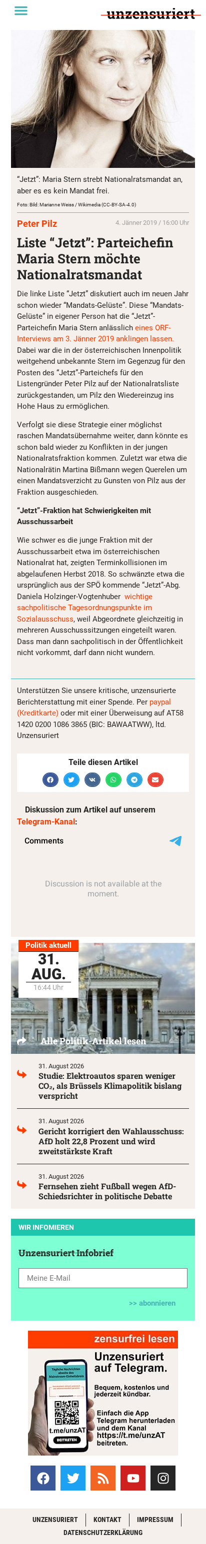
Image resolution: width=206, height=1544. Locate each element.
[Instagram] (163, 1478)
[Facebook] (43, 1478)
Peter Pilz (37, 223)
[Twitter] (73, 1478)
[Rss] (103, 1478)
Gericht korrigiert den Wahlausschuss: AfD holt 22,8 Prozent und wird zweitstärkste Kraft (111, 1141)
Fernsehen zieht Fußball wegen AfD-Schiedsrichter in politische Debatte (107, 1191)
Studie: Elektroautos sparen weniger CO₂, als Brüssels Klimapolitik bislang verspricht (110, 1085)
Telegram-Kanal (46, 821)
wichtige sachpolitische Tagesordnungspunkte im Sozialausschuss (84, 608)
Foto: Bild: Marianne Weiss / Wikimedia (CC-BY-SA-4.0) (76, 204)
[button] (21, 10)
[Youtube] (133, 1478)
